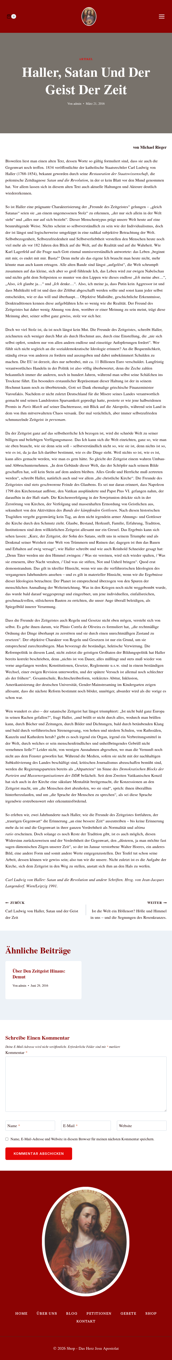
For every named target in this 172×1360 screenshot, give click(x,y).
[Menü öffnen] (164, 16)
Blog (71, 1313)
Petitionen (99, 1313)
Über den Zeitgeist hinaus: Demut (39, 974)
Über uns (47, 1313)
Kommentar (16, 1052)
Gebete (128, 1313)
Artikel (86, 59)
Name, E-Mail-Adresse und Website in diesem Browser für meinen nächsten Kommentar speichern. (82, 1139)
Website (125, 1125)
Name (13, 1125)
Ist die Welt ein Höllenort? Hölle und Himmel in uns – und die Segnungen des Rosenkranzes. (128, 910)
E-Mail (70, 1125)
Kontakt (86, 1321)
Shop (151, 1313)
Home (21, 1313)
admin (77, 103)
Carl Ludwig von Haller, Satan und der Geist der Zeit (41, 910)
